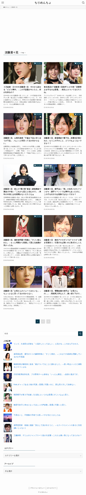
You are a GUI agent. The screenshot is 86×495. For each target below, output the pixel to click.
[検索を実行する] (80, 333)
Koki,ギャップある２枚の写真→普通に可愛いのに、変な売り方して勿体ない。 (45, 384)
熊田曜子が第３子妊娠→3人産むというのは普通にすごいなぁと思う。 (42, 395)
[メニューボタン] (2, 2)
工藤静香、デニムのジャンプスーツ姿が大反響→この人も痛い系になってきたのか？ (48, 435)
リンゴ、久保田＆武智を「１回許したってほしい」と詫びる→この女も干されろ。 (47, 344)
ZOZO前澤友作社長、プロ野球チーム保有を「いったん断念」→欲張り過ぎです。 (47, 374)
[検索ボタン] (83, 2)
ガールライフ (51, 488)
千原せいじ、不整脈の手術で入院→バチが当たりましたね (37, 415)
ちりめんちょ (43, 2)
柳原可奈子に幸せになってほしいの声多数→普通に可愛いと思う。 (40, 405)
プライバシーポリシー (37, 488)
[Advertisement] (43, 26)
